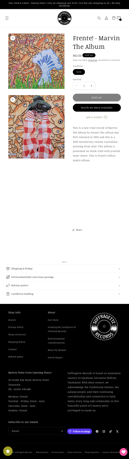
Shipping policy (92, 452)
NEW (80, 72)
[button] (7, 18)
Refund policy (15, 356)
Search (12, 320)
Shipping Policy (16, 341)
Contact (12, 349)
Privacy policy (57, 452)
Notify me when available (96, 107)
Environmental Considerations (56, 340)
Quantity (77, 79)
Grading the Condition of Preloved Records (62, 329)
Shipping (92, 60)
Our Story (53, 320)
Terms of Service (17, 334)
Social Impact (55, 357)
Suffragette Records (23, 452)
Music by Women (57, 350)
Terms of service (74, 452)
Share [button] (79, 229)
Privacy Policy (16, 327)
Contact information (111, 452)
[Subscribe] (61, 431)
